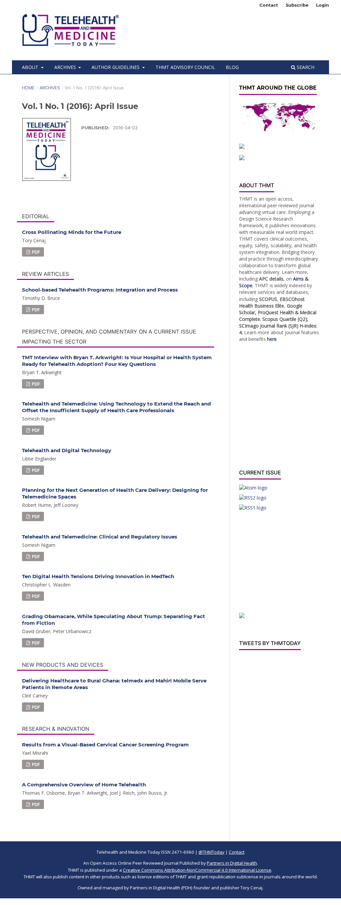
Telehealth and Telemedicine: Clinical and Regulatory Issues (99, 536)
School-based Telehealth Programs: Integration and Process (100, 290)
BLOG (232, 67)
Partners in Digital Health (232, 863)
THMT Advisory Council (185, 67)
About (31, 67)
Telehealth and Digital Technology (66, 450)
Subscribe (297, 5)
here (272, 339)
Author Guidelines (116, 67)
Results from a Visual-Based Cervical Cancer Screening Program (105, 744)
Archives (65, 67)
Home (28, 87)
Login (322, 5)
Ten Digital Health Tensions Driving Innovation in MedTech (98, 576)
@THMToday (211, 852)
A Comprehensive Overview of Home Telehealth (84, 784)
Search (304, 67)
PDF (35, 252)
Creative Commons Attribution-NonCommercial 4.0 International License (197, 870)
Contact (268, 5)
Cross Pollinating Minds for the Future (71, 232)
